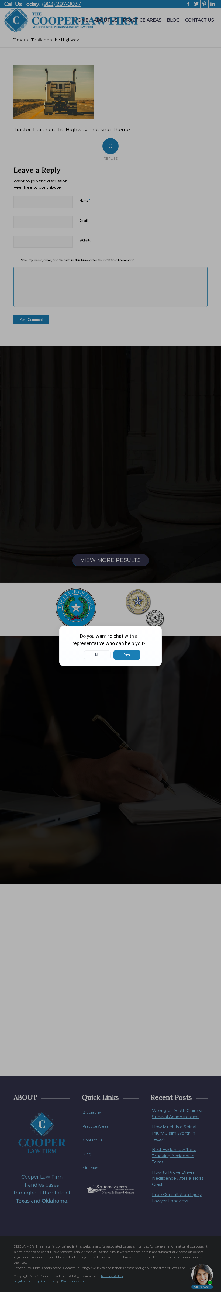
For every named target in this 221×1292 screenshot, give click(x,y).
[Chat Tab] (110, 646)
